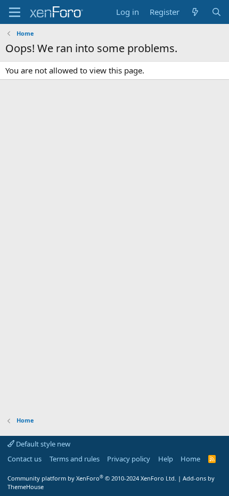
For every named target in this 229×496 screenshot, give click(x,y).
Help (165, 459)
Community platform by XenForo (91, 478)
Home (190, 459)
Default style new (42, 444)
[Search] (216, 12)
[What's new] (195, 12)
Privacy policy (128, 459)
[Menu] (14, 12)
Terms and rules (75, 459)
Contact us (24, 459)
